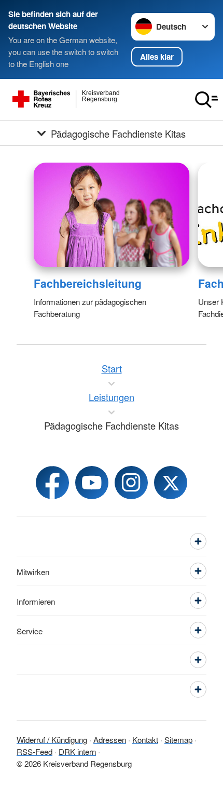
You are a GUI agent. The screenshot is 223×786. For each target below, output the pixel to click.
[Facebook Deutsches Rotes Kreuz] (52, 482)
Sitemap (178, 739)
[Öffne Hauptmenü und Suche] (206, 99)
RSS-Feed (34, 751)
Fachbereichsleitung (88, 283)
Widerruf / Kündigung (52, 739)
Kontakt (145, 739)
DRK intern (77, 751)
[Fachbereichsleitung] (112, 215)
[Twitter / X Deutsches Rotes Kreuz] (170, 482)
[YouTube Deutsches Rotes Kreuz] (91, 482)
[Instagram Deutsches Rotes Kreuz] (131, 482)
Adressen (109, 739)
